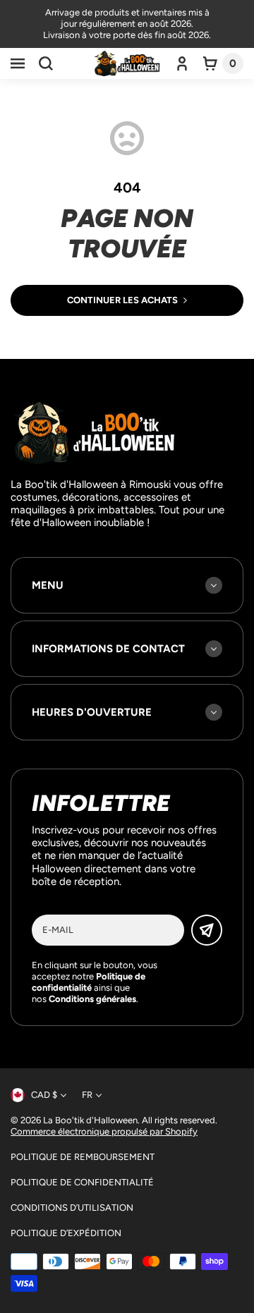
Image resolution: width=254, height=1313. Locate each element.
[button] (18, 63)
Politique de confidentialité (82, 1182)
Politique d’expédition (66, 1233)
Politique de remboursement (83, 1157)
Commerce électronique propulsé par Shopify (104, 1131)
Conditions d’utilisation (72, 1207)
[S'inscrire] (206, 930)
